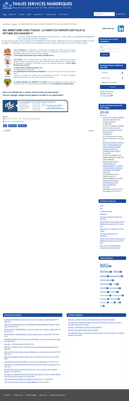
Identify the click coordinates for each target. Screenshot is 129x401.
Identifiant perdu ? (106, 93)
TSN (114, 284)
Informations (103, 302)
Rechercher (121, 14)
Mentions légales (31, 395)
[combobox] (104, 14)
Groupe (103, 276)
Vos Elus (21, 14)
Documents (37, 14)
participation (103, 299)
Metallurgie (104, 284)
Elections (104, 271)
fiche (101, 306)
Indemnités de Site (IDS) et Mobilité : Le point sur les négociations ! (26, 362)
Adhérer (11, 14)
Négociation (12, 126)
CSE (118, 302)
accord (111, 302)
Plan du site (43, 395)
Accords (103, 288)
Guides (29, 14)
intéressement (104, 295)
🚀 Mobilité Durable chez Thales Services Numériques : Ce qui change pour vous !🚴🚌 (32, 339)
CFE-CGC (104, 112)
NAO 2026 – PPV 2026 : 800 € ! (13, 344)
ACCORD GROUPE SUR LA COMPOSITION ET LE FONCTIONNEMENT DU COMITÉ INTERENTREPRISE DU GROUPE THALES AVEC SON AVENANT (113, 166)
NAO (5, 126)
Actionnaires (22, 126)
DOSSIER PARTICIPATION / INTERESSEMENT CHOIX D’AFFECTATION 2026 (111, 183)
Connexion (112, 87)
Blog (4, 14)
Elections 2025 (116, 295)
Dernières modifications (57, 395)
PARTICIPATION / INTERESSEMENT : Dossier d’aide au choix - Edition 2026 (27, 334)
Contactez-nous (51, 14)
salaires (113, 292)
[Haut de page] (126, 398)
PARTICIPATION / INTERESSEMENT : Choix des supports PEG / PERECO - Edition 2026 (31, 329)
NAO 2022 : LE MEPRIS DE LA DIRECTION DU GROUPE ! (85, 327)
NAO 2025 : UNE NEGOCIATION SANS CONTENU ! (83, 330)
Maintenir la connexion (109, 82)
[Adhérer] (15, 14)
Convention (114, 288)
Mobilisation (113, 299)
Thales (116, 271)
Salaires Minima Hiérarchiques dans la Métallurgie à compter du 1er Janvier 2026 (30, 352)
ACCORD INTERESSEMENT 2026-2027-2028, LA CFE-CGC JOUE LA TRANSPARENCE (29, 320)
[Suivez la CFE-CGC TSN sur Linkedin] (121, 28)
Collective (103, 292)
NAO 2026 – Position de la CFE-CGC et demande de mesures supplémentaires (29, 347)
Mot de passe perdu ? (107, 91)
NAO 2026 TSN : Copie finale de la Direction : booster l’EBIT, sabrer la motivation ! (30, 364)
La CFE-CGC (62, 14)
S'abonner (104, 54)
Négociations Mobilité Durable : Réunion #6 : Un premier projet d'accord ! (28, 357)
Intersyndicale (105, 280)
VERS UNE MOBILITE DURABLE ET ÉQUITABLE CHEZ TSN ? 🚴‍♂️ (23, 379)
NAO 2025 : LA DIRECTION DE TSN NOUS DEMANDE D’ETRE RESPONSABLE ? (91, 320)
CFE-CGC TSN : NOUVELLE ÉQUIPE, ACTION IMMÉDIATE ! (21, 382)
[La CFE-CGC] (67, 14)
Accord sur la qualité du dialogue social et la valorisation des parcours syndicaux (113, 120)
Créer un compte (105, 95)
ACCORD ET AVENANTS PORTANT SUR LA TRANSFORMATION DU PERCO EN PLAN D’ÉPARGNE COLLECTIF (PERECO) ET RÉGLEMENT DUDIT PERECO (113, 147)
